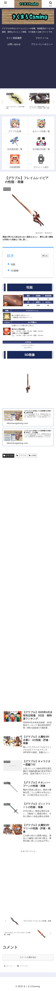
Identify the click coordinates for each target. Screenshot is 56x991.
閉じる (45, 256)
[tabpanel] (16, 101)
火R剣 (33, 455)
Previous (2, 102)
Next (53, 102)
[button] (50, 584)
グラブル (9, 455)
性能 (13, 264)
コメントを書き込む (28, 957)
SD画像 (15, 270)
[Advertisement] (28, 68)
